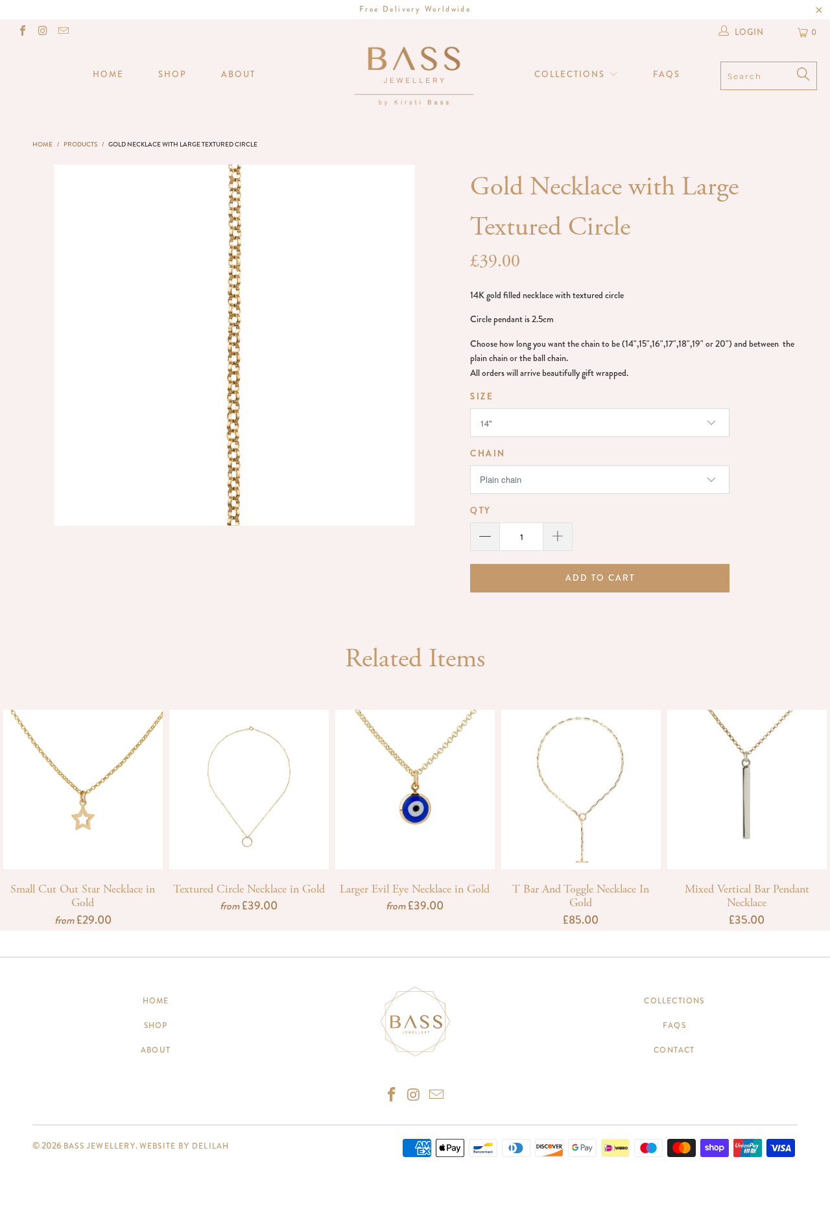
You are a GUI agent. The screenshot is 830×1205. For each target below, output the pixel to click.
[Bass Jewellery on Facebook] (22, 32)
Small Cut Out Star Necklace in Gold (83, 789)
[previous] (73, 345)
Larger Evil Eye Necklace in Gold (415, 789)
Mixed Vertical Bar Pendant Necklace (747, 789)
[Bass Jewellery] (415, 75)
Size (481, 396)
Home (108, 74)
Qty (480, 510)
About (238, 74)
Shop (172, 74)
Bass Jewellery (100, 1146)
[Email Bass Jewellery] (63, 32)
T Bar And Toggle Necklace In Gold (581, 789)
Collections (571, 74)
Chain (488, 453)
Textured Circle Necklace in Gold (249, 789)
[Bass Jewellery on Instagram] (42, 32)
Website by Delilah (184, 1146)
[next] (395, 345)
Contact (674, 1050)
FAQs (666, 74)
